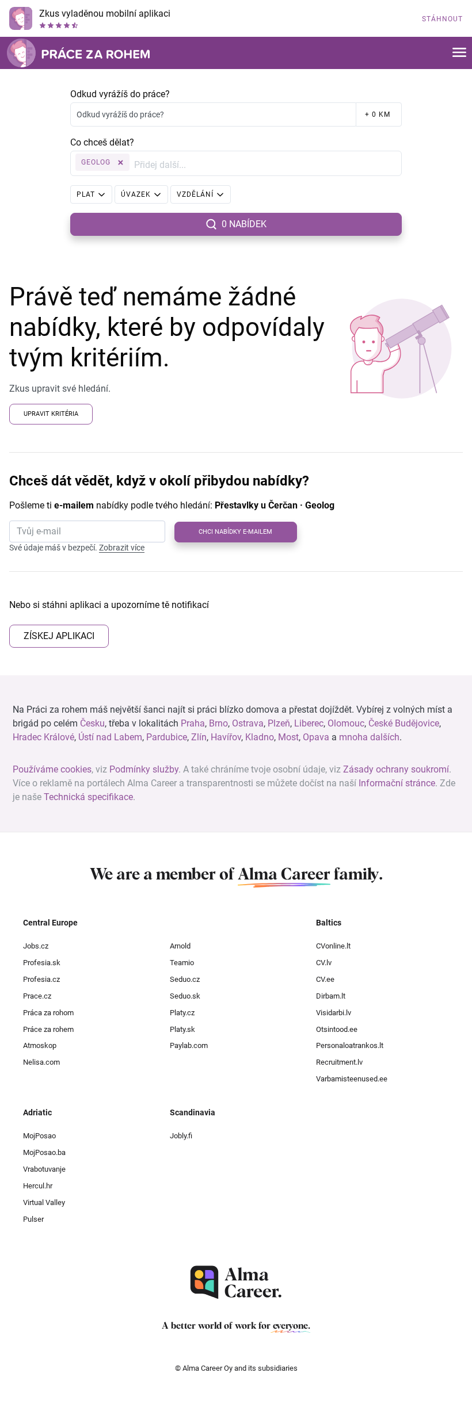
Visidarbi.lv (333, 1012)
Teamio (182, 962)
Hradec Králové (43, 737)
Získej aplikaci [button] (59, 635)
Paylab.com (189, 1045)
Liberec (308, 723)
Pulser (33, 1219)
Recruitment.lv (339, 1062)
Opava (316, 737)
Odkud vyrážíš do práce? (120, 94)
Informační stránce (397, 783)
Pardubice (166, 737)
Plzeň (279, 723)
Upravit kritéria (51, 414)
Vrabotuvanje (44, 1169)
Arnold (180, 946)
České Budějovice (403, 723)
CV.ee (325, 979)
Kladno (259, 737)
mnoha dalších (369, 737)
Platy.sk (182, 1029)
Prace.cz (37, 996)
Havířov (226, 737)
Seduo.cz (185, 979)
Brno (218, 723)
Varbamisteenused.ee (351, 1078)
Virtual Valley (44, 1202)
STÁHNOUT (442, 19)
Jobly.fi (181, 1135)
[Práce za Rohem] (78, 53)
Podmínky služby (143, 769)
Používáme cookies (52, 769)
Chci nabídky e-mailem (235, 532)
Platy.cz (182, 1012)
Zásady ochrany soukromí (396, 769)
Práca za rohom (48, 1012)
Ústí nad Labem (110, 737)
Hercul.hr (37, 1185)
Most (288, 737)
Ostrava (248, 723)
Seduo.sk (185, 996)
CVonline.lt (333, 946)
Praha (193, 723)
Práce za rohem (48, 1029)
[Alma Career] (236, 1282)
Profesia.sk (41, 962)
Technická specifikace (88, 796)
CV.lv (324, 962)
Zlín (199, 737)
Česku (92, 723)
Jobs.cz (35, 946)
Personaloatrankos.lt (349, 1045)
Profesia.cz (41, 979)
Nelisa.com (41, 1062)
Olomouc (346, 723)
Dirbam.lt (330, 996)
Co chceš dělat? (102, 142)
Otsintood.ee (336, 1029)
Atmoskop (39, 1045)
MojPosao (39, 1135)
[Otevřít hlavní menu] (459, 53)
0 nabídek (244, 224)
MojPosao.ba (44, 1152)
